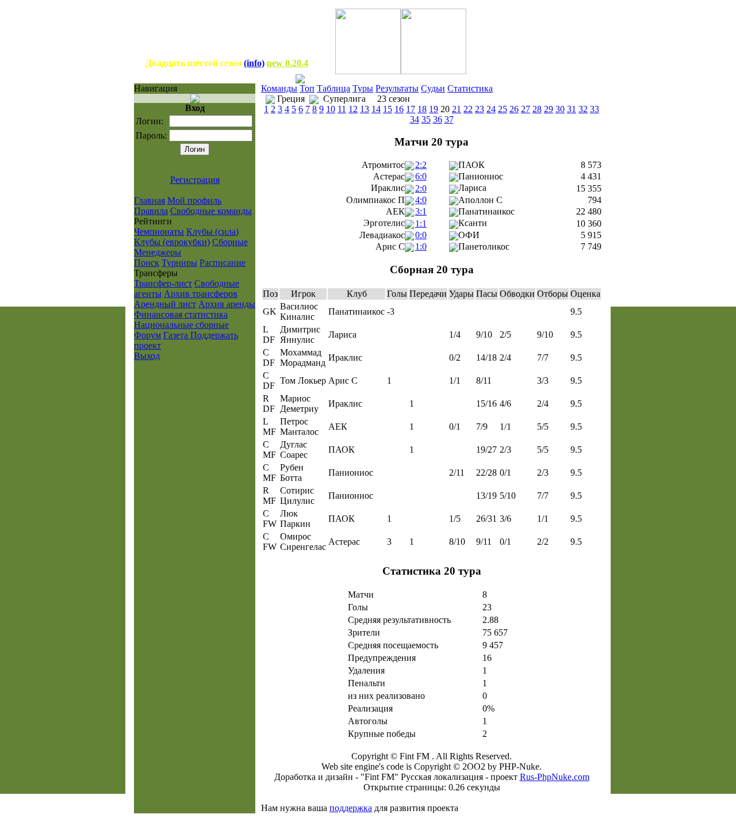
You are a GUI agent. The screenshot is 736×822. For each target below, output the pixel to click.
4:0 (421, 200)
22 (468, 109)
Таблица (333, 88)
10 (330, 109)
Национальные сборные (181, 325)
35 (426, 119)
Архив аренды (226, 304)
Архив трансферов (200, 294)
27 (525, 109)
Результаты (397, 88)
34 (414, 119)
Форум (147, 335)
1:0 (421, 246)
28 (537, 109)
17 (410, 109)
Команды (279, 88)
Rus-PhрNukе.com (554, 777)
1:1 (421, 223)
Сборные (230, 242)
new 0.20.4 (287, 63)
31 (571, 109)
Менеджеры (157, 252)
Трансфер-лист (163, 283)
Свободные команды (211, 211)
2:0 (421, 188)
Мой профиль (194, 200)
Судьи (433, 88)
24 (491, 109)
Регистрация (195, 180)
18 (422, 109)
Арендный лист (165, 304)
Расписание (223, 262)
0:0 (421, 235)
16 (399, 109)
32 (583, 109)
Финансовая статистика (181, 314)
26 (514, 109)
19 (433, 109)
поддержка (350, 808)
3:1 (421, 211)
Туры (362, 88)
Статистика (470, 88)
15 (387, 109)
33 (594, 109)
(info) (254, 63)
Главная (149, 200)
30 (560, 109)
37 (449, 119)
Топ (307, 88)
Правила (151, 211)
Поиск (146, 262)
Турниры (179, 262)
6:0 (421, 176)
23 (479, 109)
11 (342, 109)
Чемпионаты (159, 231)
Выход (147, 356)
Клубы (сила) (212, 231)
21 (456, 109)
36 (437, 119)
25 (502, 109)
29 (548, 109)
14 (376, 109)
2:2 (421, 165)
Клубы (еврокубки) (172, 242)
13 (364, 109)
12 (353, 109)
